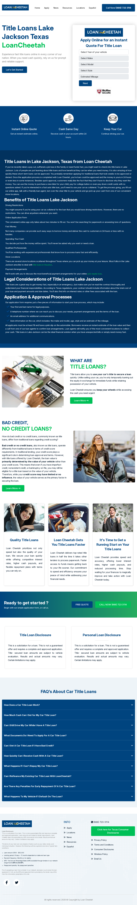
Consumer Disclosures (104, 849)
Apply (46, 8)
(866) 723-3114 (101, 822)
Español (92, 8)
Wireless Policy (101, 854)
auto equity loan (94, 273)
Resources (67, 8)
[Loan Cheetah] (15, 8)
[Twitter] (16, 882)
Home (37, 8)
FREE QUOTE (82, 604)
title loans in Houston (42, 264)
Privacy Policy (100, 840)
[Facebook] (6, 882)
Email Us (97, 859)
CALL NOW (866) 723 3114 (113, 604)
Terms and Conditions (103, 845)
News (56, 8)
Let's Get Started (14, 69)
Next (85, 83)
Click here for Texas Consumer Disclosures (113, 831)
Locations (80, 8)
